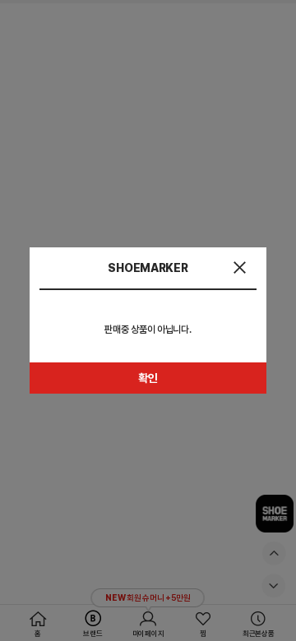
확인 (148, 378)
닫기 (240, 267)
